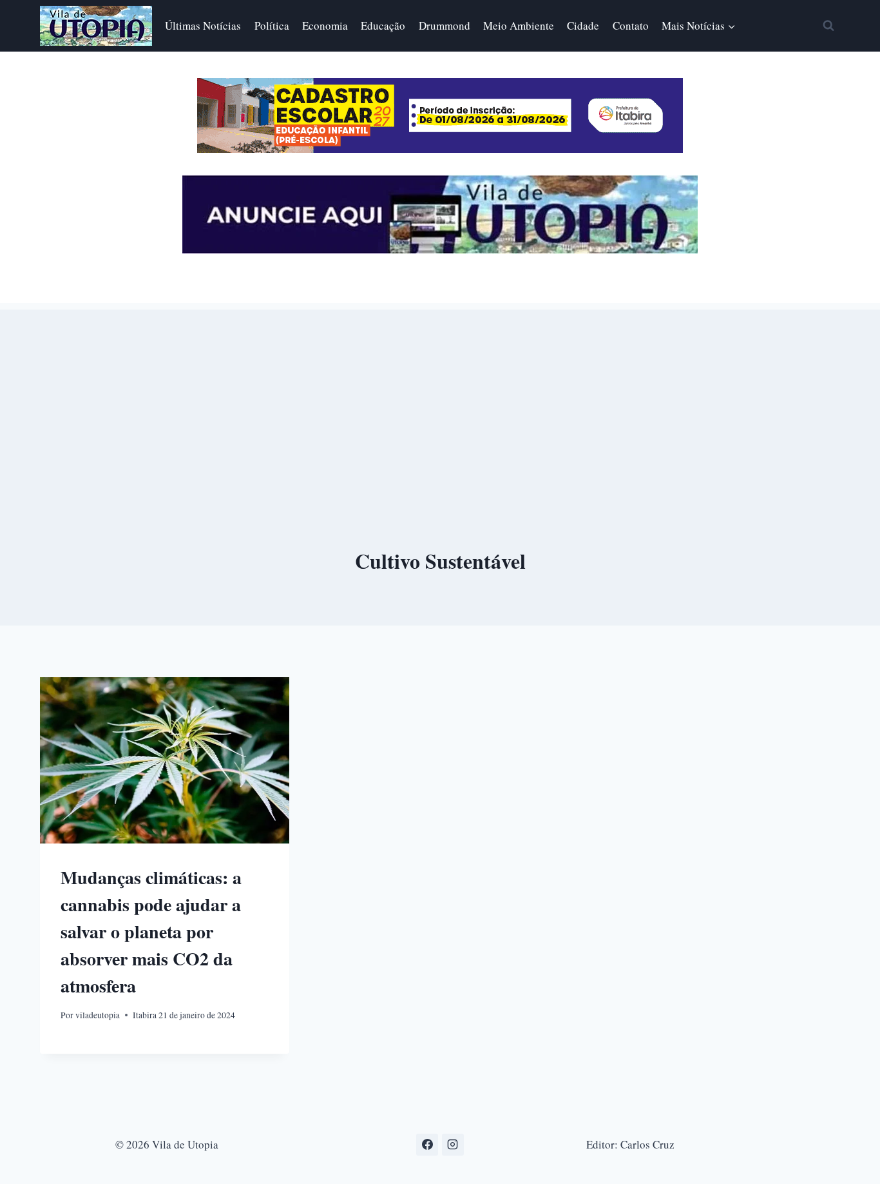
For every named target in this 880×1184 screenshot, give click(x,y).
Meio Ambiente (518, 25)
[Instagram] (453, 1145)
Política (271, 25)
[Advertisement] (440, 400)
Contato (631, 25)
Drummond (444, 25)
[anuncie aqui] (440, 249)
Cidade (583, 25)
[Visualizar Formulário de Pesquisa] (828, 25)
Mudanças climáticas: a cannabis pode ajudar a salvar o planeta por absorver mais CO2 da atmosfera (151, 931)
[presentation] (164, 760)
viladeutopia (97, 1015)
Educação (383, 25)
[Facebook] (427, 1145)
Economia (325, 25)
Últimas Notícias (203, 25)
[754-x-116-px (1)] (440, 148)
